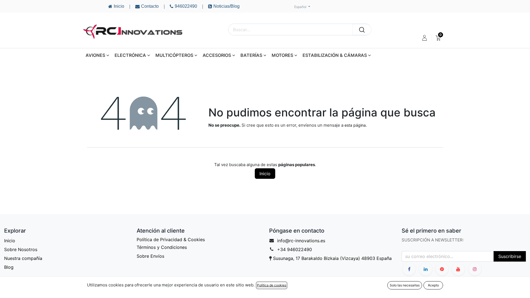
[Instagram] (474, 269)
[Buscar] (362, 29)
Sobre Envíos (150, 256)
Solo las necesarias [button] (405, 285)
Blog (9, 267)
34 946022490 (296, 249)
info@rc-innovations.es (301, 240)
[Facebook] (409, 269)
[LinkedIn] (425, 269)
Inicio (265, 173)
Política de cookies (271, 285)
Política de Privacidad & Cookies (171, 239)
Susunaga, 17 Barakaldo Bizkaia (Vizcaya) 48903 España (332, 258)
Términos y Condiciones (162, 247)
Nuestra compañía (23, 258)
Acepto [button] (433, 285)
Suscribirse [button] (509, 256)
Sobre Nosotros (20, 249)
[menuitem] (438, 37)
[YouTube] (442, 269)
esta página (355, 125)
